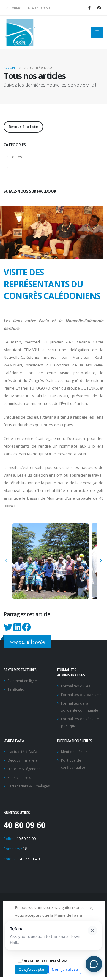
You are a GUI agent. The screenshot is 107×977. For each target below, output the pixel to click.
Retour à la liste (23, 126)
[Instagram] (99, 8)
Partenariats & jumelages (28, 786)
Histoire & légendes (24, 768)
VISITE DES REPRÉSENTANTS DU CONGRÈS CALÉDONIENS (52, 283)
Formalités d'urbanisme (81, 694)
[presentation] (7, 561)
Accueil (10, 68)
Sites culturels (19, 777)
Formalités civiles (75, 686)
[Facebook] (89, 8)
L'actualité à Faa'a (22, 751)
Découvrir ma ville (22, 760)
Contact (15, 7)
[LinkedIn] (17, 629)
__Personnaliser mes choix (42, 960)
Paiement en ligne (22, 680)
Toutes (16, 156)
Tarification (16, 689)
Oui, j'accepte (31, 969)
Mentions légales (75, 751)
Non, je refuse (65, 969)
